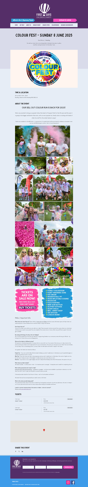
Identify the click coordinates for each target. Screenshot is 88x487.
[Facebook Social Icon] (73, 299)
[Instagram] (68, 299)
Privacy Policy (58, 288)
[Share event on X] (19, 267)
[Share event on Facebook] (15, 267)
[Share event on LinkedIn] (22, 267)
